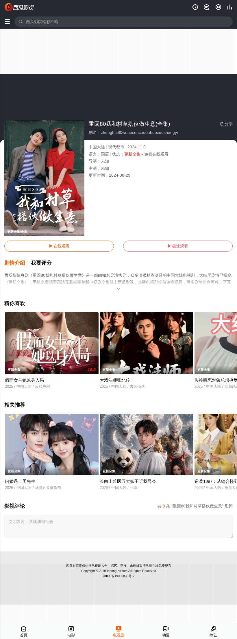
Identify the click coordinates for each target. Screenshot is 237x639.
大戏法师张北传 (115, 380)
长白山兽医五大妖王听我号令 (128, 481)
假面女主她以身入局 (24, 380)
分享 (226, 123)
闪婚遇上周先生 (20, 481)
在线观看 (59, 246)
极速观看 (177, 246)
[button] (17, 263)
